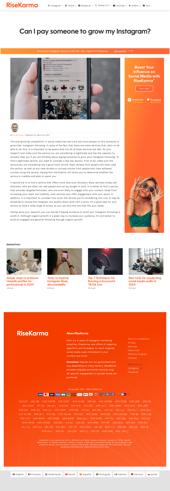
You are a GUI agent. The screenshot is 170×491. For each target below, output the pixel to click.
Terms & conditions (138, 338)
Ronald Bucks (18, 135)
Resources (133, 350)
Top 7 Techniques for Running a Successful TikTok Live (103, 261)
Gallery (26, 261)
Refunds (132, 346)
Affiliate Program (137, 354)
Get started (120, 51)
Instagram (133, 368)
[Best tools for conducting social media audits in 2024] (146, 261)
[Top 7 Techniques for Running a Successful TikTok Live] (105, 261)
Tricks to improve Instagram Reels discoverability (62, 261)
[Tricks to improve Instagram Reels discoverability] (64, 261)
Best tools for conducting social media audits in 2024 (143, 261)
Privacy (132, 342)
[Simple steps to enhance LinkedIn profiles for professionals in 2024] (24, 261)
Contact (132, 358)
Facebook (133, 372)
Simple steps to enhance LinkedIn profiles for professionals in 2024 (21, 261)
